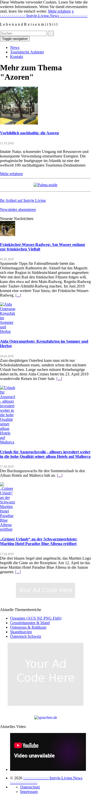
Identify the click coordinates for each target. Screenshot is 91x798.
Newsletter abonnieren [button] (18, 209)
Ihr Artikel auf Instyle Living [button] (23, 200)
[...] (18, 295)
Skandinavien (21, 632)
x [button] (73, 11)
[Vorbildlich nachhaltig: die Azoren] (19, 123)
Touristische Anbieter (27, 52)
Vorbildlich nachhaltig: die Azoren (29, 133)
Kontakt (16, 56)
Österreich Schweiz (25, 636)
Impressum (29, 791)
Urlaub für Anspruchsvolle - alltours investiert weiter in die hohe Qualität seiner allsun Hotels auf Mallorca (45, 454)
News (14, 47)
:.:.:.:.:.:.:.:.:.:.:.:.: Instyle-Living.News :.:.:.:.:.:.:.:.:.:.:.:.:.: (43, 16)
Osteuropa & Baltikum (28, 627)
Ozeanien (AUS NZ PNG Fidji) (35, 618)
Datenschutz (30, 787)
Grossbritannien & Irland (30, 623)
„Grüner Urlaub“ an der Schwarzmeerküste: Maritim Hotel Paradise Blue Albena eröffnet (38, 541)
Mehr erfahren (59, 11)
